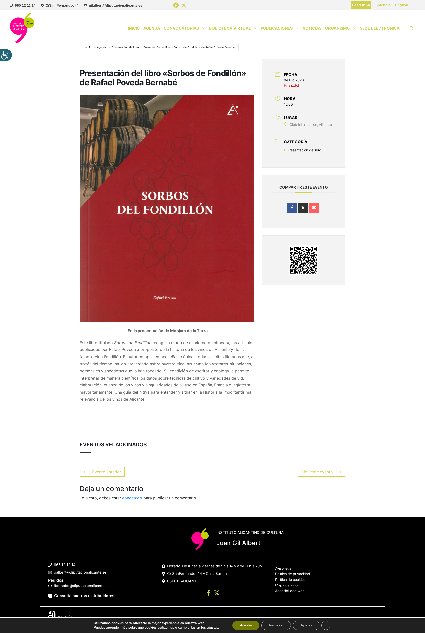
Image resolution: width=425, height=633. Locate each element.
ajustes (212, 627)
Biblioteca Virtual (230, 28)
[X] (184, 5)
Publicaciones (277, 28)
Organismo (337, 28)
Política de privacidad (292, 574)
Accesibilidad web (289, 591)
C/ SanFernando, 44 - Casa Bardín (197, 573)
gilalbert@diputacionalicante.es (115, 5)
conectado (132, 497)
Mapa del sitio (286, 585)
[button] (411, 28)
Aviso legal (283, 568)
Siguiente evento (317, 471)
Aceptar (246, 625)
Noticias (312, 28)
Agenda (151, 28)
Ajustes (306, 625)
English (401, 5)
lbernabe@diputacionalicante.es (82, 585)
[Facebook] (176, 5)
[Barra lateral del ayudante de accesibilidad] (6, 55)
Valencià (383, 5)
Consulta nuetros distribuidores (84, 595)
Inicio (134, 28)
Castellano (361, 5)
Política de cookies (290, 579)
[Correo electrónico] (314, 208)
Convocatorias (181, 28)
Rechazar (276, 625)
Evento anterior (106, 471)
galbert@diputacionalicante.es (80, 572)
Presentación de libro (125, 47)
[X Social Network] (303, 208)
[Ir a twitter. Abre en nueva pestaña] (217, 593)
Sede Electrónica (380, 28)
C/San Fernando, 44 (62, 5)
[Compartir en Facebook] (292, 208)
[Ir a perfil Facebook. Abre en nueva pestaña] (208, 593)
